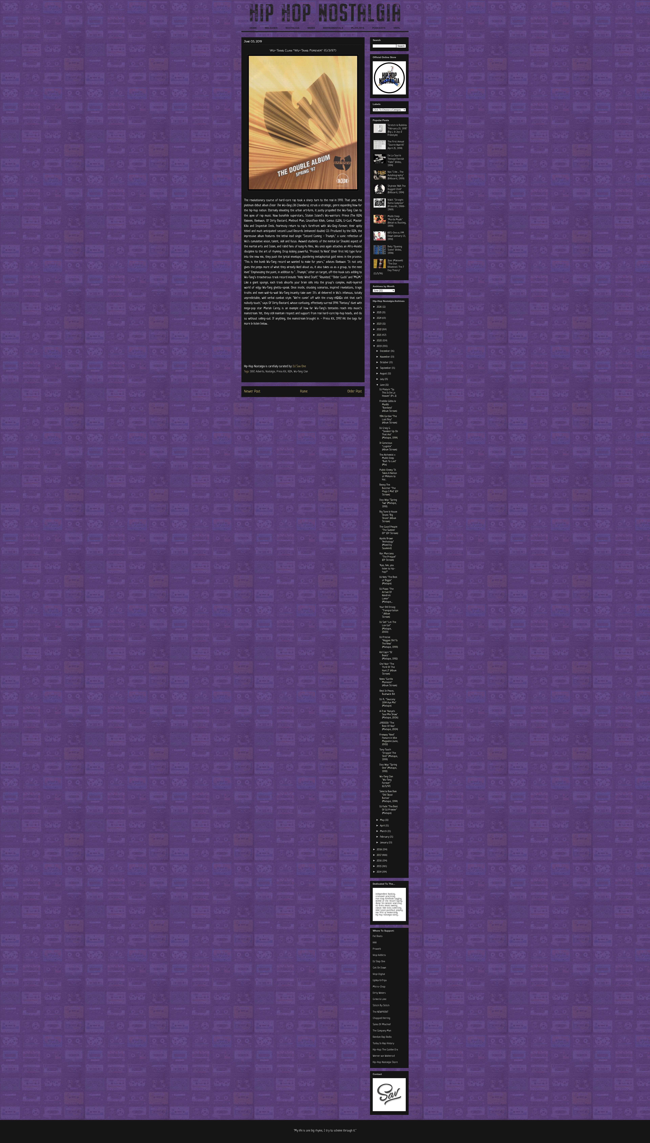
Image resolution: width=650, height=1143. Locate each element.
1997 (252, 371)
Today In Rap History (383, 1043)
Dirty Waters (379, 993)
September (386, 368)
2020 (380, 340)
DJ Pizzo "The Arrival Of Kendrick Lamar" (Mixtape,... (387, 596)
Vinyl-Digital (379, 974)
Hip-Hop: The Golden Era (385, 1049)
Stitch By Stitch (381, 1005)
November (385, 357)
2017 (379, 855)
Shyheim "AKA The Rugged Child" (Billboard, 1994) (397, 189)
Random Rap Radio (382, 1037)
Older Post (354, 391)
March (383, 831)
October (384, 362)
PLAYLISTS (357, 28)
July (382, 379)
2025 (379, 312)
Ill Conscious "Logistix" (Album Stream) (388, 446)
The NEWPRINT (380, 1012)
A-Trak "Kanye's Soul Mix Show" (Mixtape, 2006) (389, 714)
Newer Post (252, 391)
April (382, 825)
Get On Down (379, 967)
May (382, 820)
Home (304, 391)
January (384, 842)
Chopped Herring (381, 1018)
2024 (379, 318)
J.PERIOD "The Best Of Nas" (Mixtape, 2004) (389, 726)
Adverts (260, 371)
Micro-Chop (379, 986)
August (384, 373)
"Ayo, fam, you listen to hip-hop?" (387, 568)
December (385, 351)
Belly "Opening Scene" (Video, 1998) (395, 250)
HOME (253, 28)
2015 (379, 866)
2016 (379, 860)
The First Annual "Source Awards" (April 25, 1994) (396, 145)
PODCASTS (378, 28)
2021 (379, 335)
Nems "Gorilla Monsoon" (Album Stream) (388, 682)
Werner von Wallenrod (384, 1056)
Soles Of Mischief (382, 1024)
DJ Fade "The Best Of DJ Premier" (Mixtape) (389, 810)
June (382, 385)
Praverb (377, 949)
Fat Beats (377, 936)
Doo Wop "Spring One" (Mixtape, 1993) (388, 768)
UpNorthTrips (380, 980)
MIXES (311, 28)
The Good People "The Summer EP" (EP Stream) (389, 530)
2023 (379, 324)
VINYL (396, 28)
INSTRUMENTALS (333, 28)
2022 (379, 329)
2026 (379, 307)
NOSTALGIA (292, 28)
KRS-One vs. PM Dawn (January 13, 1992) (397, 236)
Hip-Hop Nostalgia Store (385, 1062)
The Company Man (382, 1030)
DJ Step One (379, 961)
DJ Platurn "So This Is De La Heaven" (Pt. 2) (388, 393)
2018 (380, 849)
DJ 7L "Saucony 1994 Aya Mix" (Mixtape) (388, 702)
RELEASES (271, 28)
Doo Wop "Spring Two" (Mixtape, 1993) (388, 503)
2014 (379, 872)
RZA (290, 371)
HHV (375, 942)
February (385, 837)
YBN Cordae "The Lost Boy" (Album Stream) (388, 419)
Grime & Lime (379, 999)
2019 (379, 346)
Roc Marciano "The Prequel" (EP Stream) (388, 557)
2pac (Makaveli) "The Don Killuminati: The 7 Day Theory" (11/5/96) (389, 267)
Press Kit (281, 371)
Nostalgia (270, 371)
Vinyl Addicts (379, 955)
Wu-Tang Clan (301, 371)
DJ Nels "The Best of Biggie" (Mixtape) (388, 580)
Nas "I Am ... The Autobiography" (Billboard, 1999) (396, 175)
